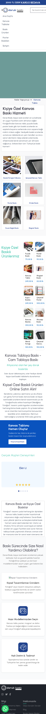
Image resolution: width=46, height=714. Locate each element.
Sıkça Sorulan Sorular (32, 706)
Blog (24, 709)
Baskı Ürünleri (5, 31)
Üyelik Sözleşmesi (8, 709)
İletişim (6, 46)
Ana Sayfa (8, 16)
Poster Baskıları (5, 39)
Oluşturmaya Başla (17, 442)
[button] (5, 708)
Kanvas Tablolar (5, 23)
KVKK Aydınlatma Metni (10, 706)
